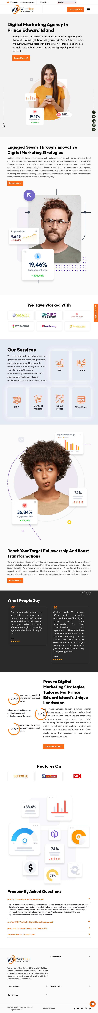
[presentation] (83, 593)
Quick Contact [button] (96, 313)
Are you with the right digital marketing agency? (30, 922)
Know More (20, 57)
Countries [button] (43, 2)
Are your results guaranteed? (21, 934)
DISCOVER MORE (52, 746)
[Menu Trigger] (88, 9)
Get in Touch (74, 9)
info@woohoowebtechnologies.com (22, 2)
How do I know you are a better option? (25, 899)
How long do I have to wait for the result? (27, 928)
